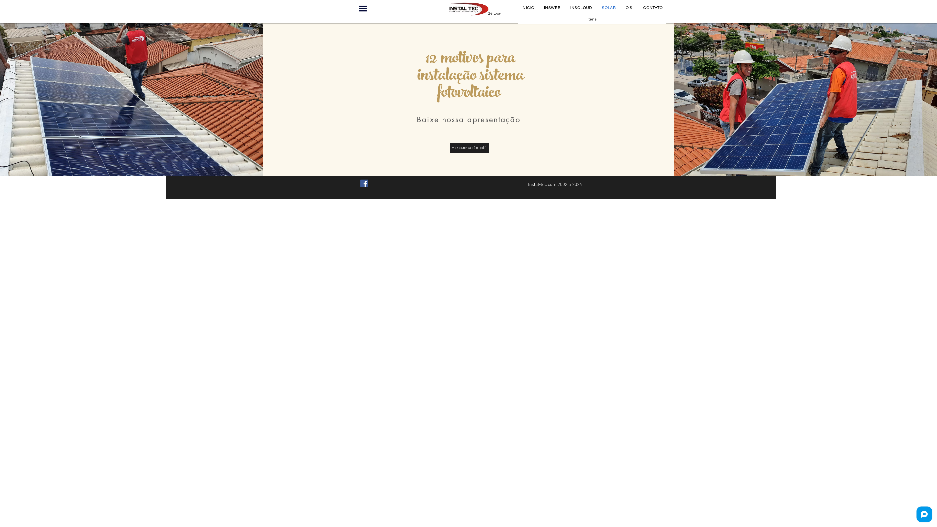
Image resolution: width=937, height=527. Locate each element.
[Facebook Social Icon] (364, 183)
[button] (362, 8)
